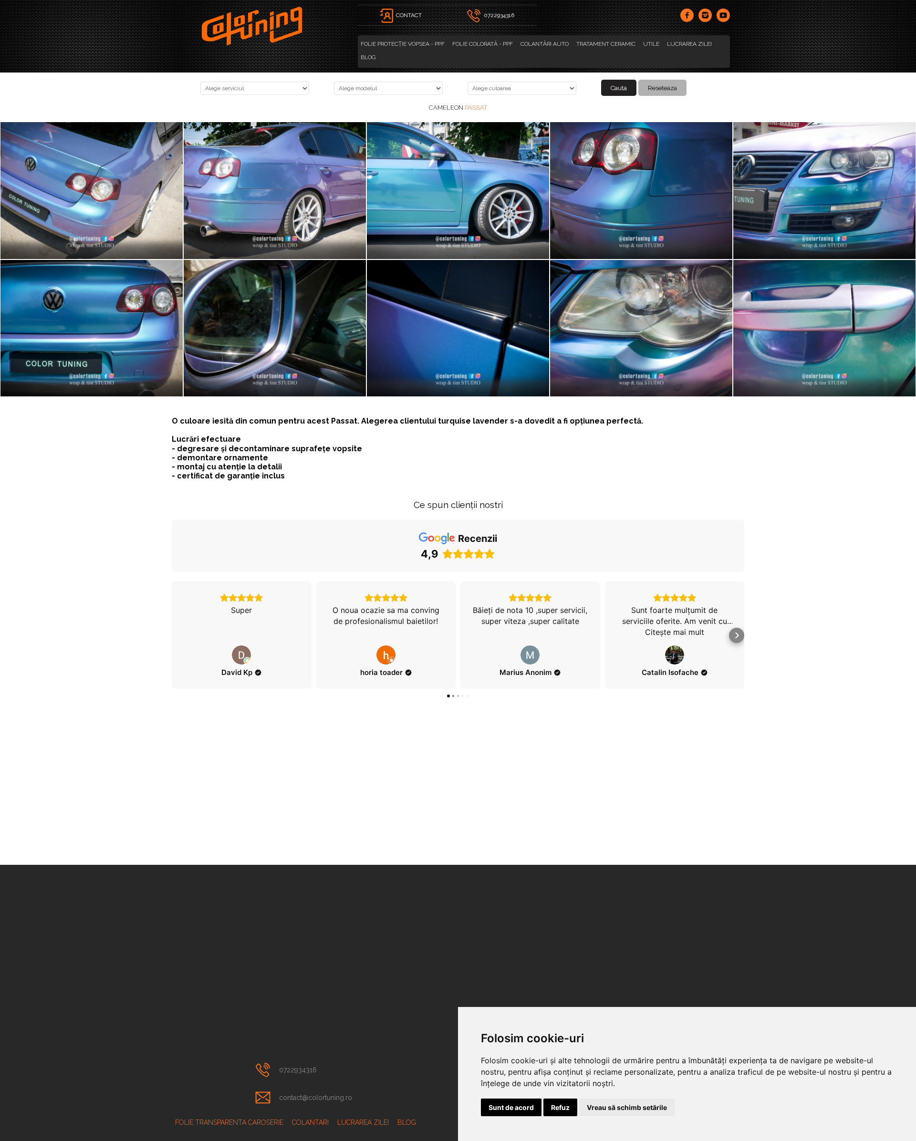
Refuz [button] (560, 1107)
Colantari (310, 1122)
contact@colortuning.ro (315, 1097)
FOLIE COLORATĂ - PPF (482, 44)
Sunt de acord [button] (511, 1107)
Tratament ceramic (605, 44)
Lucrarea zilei (689, 44)
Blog (368, 57)
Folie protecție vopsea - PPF (403, 44)
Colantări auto (544, 44)
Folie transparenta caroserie (229, 1122)
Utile (651, 44)
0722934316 (298, 1070)
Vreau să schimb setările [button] (627, 1107)
